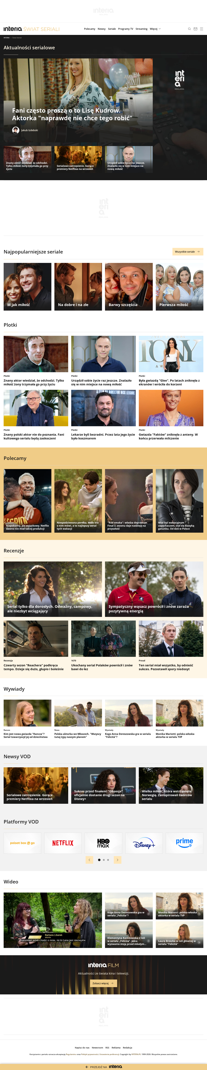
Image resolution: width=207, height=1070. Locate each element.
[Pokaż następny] (117, 860)
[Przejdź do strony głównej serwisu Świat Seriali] (41, 28)
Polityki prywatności (89, 1054)
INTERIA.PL (136, 1054)
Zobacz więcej (101, 983)
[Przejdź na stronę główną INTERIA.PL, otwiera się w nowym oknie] (13, 28)
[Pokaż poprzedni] (89, 860)
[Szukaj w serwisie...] (189, 28)
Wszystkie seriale (185, 251)
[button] (156, 28)
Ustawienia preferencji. (109, 1054)
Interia (7, 38)
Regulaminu (71, 1054)
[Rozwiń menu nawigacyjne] (202, 28)
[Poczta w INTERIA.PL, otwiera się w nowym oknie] (195, 28)
